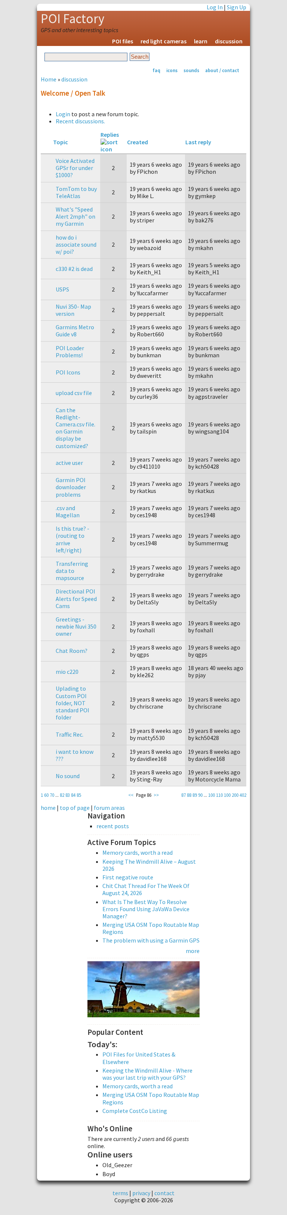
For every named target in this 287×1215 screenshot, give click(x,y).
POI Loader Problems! (70, 351)
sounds (191, 70)
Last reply (198, 142)
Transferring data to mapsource (72, 571)
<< (130, 795)
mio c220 (67, 671)
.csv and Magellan (68, 511)
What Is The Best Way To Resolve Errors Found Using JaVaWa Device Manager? (145, 909)
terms (120, 1193)
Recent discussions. (80, 121)
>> (156, 795)
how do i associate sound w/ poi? (76, 244)
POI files (122, 41)
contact (164, 1193)
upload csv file (74, 393)
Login (63, 114)
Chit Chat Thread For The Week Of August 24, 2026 (145, 889)
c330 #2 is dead (74, 268)
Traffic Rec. (69, 734)
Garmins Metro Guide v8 (75, 330)
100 (211, 795)
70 (52, 795)
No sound (68, 776)
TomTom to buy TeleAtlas (76, 192)
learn (200, 41)
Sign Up (236, 7)
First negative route (127, 877)
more (193, 951)
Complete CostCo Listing (134, 1110)
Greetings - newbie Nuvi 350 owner (76, 626)
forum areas (109, 807)
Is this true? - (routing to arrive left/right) (72, 539)
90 (200, 795)
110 (219, 795)
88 (189, 795)
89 (194, 795)
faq (156, 70)
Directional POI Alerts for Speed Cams (76, 598)
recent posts (112, 826)
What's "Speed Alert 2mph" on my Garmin (75, 216)
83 (67, 795)
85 (79, 795)
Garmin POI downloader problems (71, 487)
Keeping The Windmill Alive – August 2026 (149, 865)
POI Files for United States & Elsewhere (138, 1058)
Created (137, 142)
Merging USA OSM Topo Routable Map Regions (150, 928)
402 (243, 795)
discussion (229, 41)
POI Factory (72, 18)
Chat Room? (71, 650)
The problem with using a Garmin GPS (151, 940)
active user (69, 462)
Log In (215, 7)
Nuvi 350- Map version (73, 310)
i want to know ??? (74, 755)
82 (62, 795)
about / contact (222, 70)
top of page (75, 807)
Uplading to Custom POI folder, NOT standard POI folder (72, 703)
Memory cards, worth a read (137, 852)
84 (73, 795)
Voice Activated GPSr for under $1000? (75, 168)
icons (172, 70)
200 (235, 795)
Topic (60, 142)
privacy (141, 1193)
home (48, 807)
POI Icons (68, 372)
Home (48, 79)
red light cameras (163, 41)
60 (46, 795)
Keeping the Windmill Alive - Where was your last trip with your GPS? (147, 1074)
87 (183, 795)
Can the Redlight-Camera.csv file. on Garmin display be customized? (75, 428)
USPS (62, 289)
